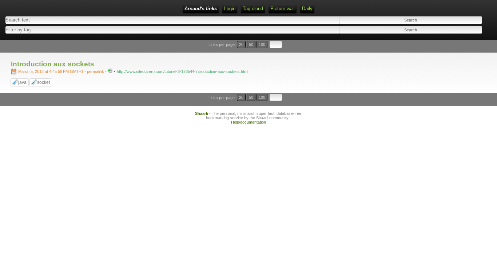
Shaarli (201, 113)
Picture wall (282, 8)
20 (241, 44)
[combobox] (121, 29)
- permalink (61, 71)
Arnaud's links (200, 8)
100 (262, 44)
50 (251, 44)
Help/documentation (248, 122)
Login (229, 8)
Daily (307, 8)
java (22, 82)
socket (43, 82)
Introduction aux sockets (52, 64)
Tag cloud (253, 8)
